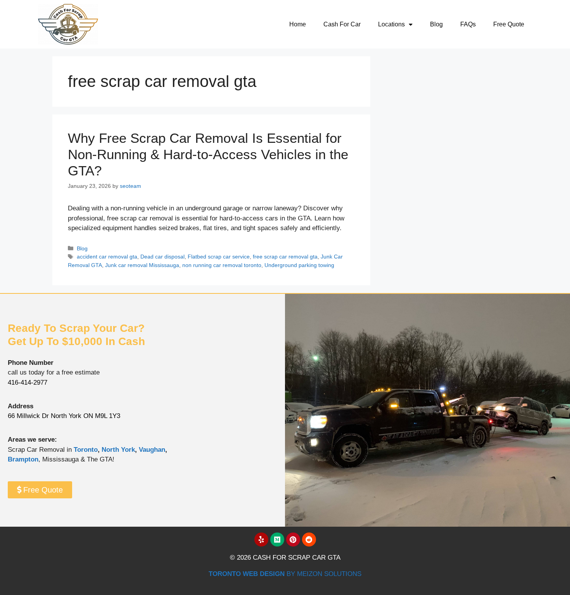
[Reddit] (309, 539)
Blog (436, 24)
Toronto (86, 449)
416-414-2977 (27, 382)
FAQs (468, 24)
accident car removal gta (107, 256)
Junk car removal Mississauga (142, 265)
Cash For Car (342, 24)
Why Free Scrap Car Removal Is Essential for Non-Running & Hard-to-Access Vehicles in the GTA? (208, 154)
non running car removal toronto (221, 265)
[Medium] (277, 539)
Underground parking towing (299, 265)
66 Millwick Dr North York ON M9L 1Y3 (64, 416)
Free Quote (508, 24)
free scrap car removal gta (285, 256)
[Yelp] (261, 539)
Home (297, 24)
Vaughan (152, 449)
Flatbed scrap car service (219, 256)
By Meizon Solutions (285, 574)
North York (118, 449)
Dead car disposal (162, 256)
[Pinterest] (293, 539)
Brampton (23, 459)
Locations (391, 24)
